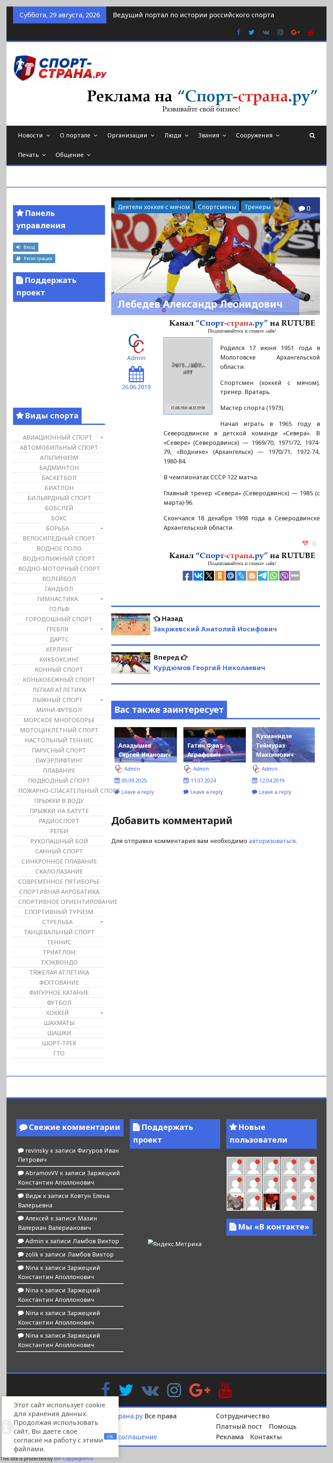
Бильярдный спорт (59, 498)
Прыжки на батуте (59, 811)
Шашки (59, 1033)
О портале (75, 135)
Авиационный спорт (57, 437)
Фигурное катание (59, 992)
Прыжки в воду (59, 801)
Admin (136, 358)
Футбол (59, 1002)
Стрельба (57, 922)
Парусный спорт (59, 750)
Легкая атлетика (59, 690)
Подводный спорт (59, 780)
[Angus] (271, 1166)
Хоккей (57, 1013)
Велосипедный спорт (59, 538)
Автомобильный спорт (59, 447)
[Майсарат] (271, 1202)
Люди (172, 135)
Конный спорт (59, 669)
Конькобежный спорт (59, 679)
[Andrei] (308, 1202)
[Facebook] (105, 1389)
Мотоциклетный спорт (59, 730)
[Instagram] (174, 1389)
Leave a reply (137, 791)
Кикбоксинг (59, 659)
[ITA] (253, 1202)
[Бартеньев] (290, 1202)
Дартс (59, 639)
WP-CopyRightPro (73, 1459)
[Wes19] (235, 1202)
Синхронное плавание (59, 861)
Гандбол (59, 589)
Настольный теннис (59, 740)
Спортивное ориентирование (61, 902)
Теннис (59, 942)
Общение (70, 155)
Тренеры (257, 207)
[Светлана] (290, 1183)
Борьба (57, 528)
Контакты (266, 1436)
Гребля (57, 629)
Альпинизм (59, 457)
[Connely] (271, 1183)
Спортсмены (217, 207)
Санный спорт (59, 851)
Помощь (283, 1426)
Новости (30, 135)
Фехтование (59, 982)
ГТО (59, 1053)
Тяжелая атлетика (59, 972)
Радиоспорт (59, 821)
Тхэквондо (59, 962)
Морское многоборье (59, 720)
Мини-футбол (59, 710)
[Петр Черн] (235, 1183)
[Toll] (308, 1166)
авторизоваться (272, 841)
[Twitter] (126, 1389)
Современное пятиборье (59, 881)
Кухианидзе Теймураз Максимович (275, 745)
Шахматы (59, 1023)
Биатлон (59, 488)
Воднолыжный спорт (59, 558)
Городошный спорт (59, 619)
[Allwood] (235, 1166)
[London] (253, 1166)
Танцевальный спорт (59, 932)
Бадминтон (59, 467)
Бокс (59, 518)
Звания (208, 135)
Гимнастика (57, 599)
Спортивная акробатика (59, 891)
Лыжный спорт (57, 700)
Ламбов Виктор (96, 1241)
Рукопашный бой (59, 841)
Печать (28, 155)
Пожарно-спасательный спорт (61, 791)
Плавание (59, 770)
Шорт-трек (59, 1043)
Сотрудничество (243, 1416)
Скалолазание (59, 871)
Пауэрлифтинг (59, 760)
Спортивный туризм (59, 912)
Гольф (59, 609)
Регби (59, 831)
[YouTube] (225, 1389)
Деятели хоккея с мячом (154, 207)
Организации (127, 135)
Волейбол (59, 579)
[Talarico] (290, 1166)
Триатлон (59, 952)
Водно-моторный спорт (59, 568)
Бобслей (59, 508)
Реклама (230, 1436)
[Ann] (253, 1183)
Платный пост (239, 1426)
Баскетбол (59, 478)
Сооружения (254, 135)
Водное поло (59, 548)
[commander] (308, 1183)
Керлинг (59, 649)
